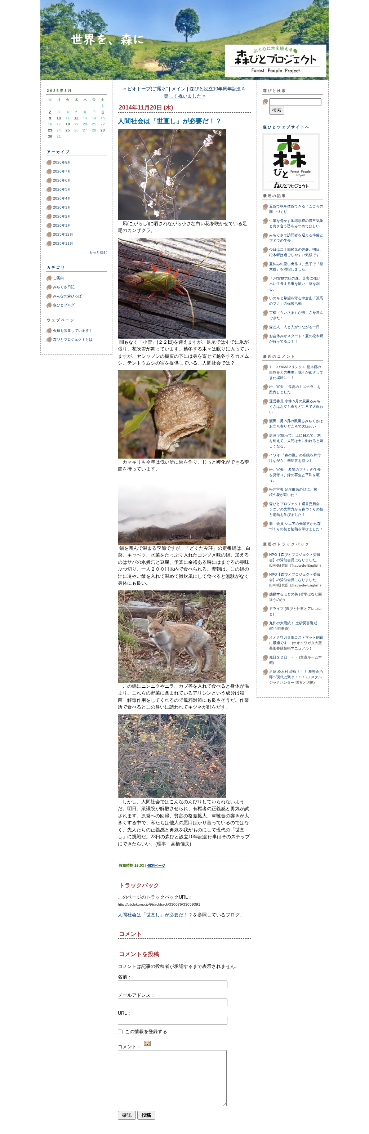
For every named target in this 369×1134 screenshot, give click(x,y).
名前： (125, 976)
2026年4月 (62, 198)
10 (59, 118)
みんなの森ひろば (67, 296)
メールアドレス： (136, 995)
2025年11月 (63, 243)
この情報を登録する (145, 1031)
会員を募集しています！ (73, 330)
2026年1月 (62, 225)
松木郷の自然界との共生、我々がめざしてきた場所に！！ (296, 372)
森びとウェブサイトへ (286, 127)
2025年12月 (63, 234)
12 (76, 118)
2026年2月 (62, 216)
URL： (125, 1013)
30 (50, 136)
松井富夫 (276, 387)
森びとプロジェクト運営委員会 (294, 504)
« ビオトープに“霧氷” (145, 88)
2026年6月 (62, 180)
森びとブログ (184, 55)
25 (68, 130)
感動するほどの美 (283, 594)
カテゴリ (56, 267)
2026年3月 (62, 207)
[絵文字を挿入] (147, 1046)
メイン (179, 88)
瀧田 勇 (276, 421)
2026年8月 (62, 162)
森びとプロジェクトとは (73, 339)
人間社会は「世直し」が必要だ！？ (155, 915)
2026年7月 (62, 171)
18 (68, 124)
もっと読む (98, 252)
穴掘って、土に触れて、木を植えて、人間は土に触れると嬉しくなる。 (296, 440)
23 (50, 130)
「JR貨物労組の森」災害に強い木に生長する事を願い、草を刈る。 (294, 283)
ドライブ (276, 609)
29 (103, 130)
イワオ (274, 455)
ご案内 (58, 278)
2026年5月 (62, 189)
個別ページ (156, 865)
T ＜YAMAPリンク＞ (287, 367)
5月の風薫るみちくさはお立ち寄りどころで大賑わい (296, 406)
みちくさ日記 (64, 287)
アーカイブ (58, 152)
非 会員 (276, 524)
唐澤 (272, 435)
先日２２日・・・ (283, 657)
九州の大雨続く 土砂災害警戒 (293, 623)
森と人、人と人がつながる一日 (296, 327)
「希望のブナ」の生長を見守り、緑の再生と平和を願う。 (295, 475)
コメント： (129, 1046)
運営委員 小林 (280, 401)
